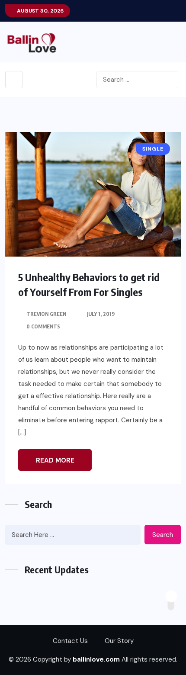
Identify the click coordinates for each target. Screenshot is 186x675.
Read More (55, 460)
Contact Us (70, 640)
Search (162, 534)
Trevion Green (46, 314)
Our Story (119, 640)
